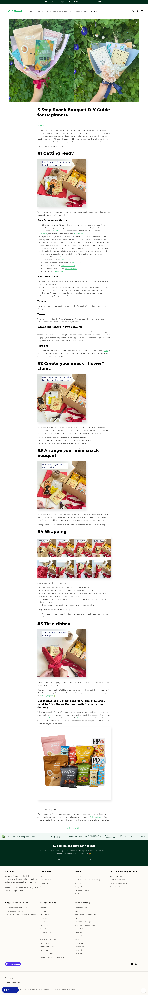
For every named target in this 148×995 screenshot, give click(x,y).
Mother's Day (80, 929)
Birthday (43, 911)
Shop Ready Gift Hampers (119, 876)
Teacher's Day (80, 943)
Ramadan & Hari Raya (83, 922)
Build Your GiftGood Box (119, 880)
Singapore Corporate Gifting (16, 908)
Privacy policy (32, 989)
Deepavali (78, 950)
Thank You (44, 950)
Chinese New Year (81, 908)
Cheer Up (43, 918)
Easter (77, 918)
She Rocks (79, 894)
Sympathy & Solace (47, 946)
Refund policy (45, 883)
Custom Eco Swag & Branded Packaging (20, 915)
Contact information (68, 989)
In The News (79, 883)
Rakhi (77, 939)
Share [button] (42, 125)
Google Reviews (81, 887)
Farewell (43, 922)
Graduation (44, 929)
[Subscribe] (90, 859)
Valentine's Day (80, 911)
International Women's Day (85, 915)
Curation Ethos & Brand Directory (87, 880)
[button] (40, 11)
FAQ (41, 876)
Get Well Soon (45, 925)
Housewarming (46, 932)
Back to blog (75, 828)
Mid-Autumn (79, 946)
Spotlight (41, 718)
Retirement (44, 943)
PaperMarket (54, 718)
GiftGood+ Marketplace (118, 883)
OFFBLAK (59, 271)
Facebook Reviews (82, 890)
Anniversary (44, 908)
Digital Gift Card (116, 887)
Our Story (78, 876)
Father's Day (79, 932)
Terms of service (44, 989)
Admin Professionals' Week (85, 925)
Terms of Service (46, 880)
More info (143, 836)
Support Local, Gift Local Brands (52, 957)
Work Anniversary (47, 954)
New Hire (43, 936)
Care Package (45, 915)
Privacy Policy (45, 887)
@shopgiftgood (46, 696)
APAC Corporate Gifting (14, 911)
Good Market (82, 718)
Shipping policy (55, 989)
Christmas (79, 954)
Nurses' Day (79, 936)
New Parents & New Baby (49, 939)
